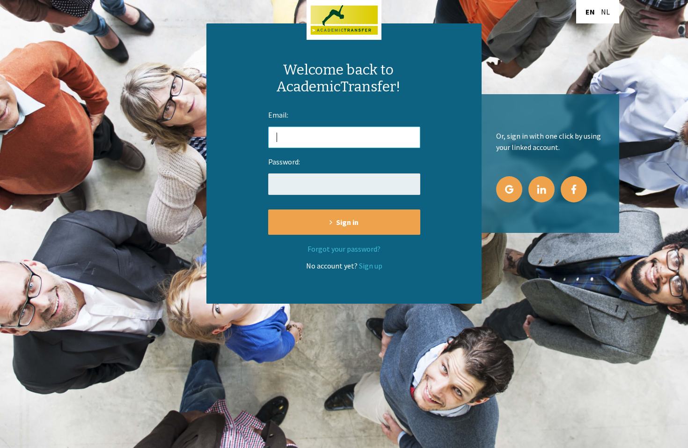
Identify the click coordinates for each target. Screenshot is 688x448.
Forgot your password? (344, 249)
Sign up (370, 265)
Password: (284, 161)
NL (605, 11)
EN (590, 11)
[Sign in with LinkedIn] (541, 189)
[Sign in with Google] (509, 189)
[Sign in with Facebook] (574, 189)
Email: (278, 114)
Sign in (347, 222)
